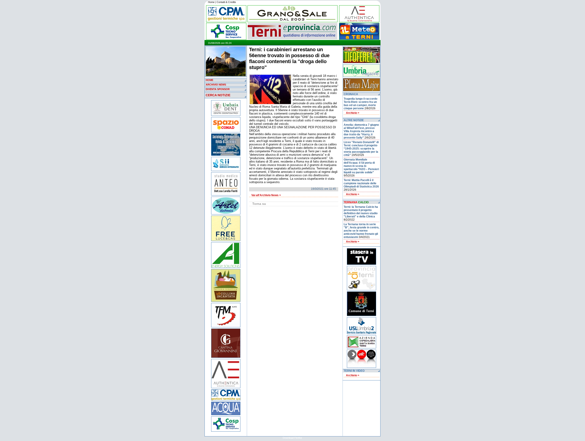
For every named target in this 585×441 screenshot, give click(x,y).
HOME (209, 80)
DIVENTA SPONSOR (218, 89)
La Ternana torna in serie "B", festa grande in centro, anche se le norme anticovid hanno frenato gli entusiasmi (361, 231)
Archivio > (352, 113)
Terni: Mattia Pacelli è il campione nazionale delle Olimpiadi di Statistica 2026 (361, 183)
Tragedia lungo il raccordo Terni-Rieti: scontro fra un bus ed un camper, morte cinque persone (360, 103)
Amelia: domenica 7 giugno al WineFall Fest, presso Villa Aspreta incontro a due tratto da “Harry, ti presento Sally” (361, 131)
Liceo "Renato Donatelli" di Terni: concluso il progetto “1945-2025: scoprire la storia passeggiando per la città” (361, 149)
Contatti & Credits (226, 2)
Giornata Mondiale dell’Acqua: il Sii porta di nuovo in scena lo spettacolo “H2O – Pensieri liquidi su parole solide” (361, 166)
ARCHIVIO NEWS (216, 84)
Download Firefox (292, 437)
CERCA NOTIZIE (218, 95)
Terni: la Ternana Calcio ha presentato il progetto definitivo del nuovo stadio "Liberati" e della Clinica (361, 211)
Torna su (259, 204)
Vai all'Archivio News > (266, 195)
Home (211, 2)
